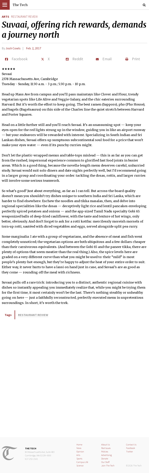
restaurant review (24, 16)
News (78, 448)
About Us (105, 444)
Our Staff (105, 462)
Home (79, 444)
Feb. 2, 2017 (33, 48)
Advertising (106, 455)
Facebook (130, 448)
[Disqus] (74, 377)
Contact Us (131, 444)
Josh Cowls (13, 48)
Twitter (129, 451)
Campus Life (82, 462)
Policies (104, 451)
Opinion (80, 451)
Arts (5, 16)
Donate (104, 458)
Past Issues (106, 448)
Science (79, 465)
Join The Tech (107, 465)
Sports (79, 458)
